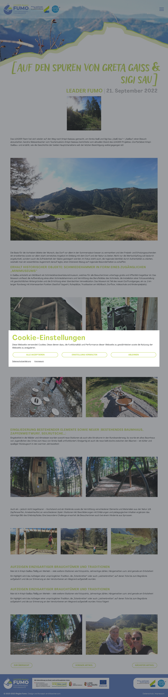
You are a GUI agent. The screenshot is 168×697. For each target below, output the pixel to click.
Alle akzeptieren (35, 355)
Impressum (39, 361)
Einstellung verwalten (84, 355)
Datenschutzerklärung (21, 361)
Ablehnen (133, 355)
